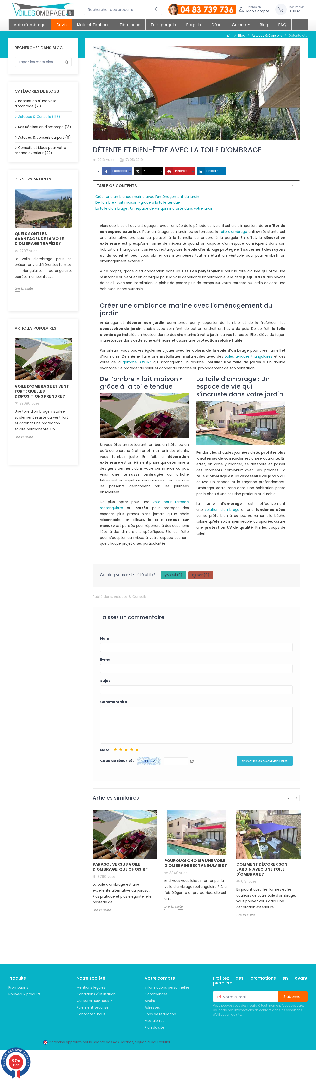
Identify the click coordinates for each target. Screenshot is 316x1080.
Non (203, 574)
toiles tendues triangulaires (248, 356)
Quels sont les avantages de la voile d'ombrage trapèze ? (39, 238)
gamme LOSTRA (137, 362)
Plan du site (154, 1027)
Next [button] (74, 246)
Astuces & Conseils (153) (39, 116)
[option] (43, 240)
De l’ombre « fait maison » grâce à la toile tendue (137, 202)
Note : (105, 750)
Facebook (119, 171)
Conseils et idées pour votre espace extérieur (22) (40, 150)
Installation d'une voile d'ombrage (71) (35, 104)
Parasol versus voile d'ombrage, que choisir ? (120, 866)
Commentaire (113, 702)
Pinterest (181, 171)
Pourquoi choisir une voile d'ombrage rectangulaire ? (195, 863)
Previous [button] (11, 246)
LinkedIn (212, 171)
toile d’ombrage (233, 231)
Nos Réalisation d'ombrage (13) (44, 126)
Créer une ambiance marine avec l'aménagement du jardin (147, 196)
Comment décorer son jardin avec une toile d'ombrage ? (261, 869)
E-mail (106, 659)
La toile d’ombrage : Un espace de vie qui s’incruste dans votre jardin (154, 208)
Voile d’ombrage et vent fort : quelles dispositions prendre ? (42, 391)
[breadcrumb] (229, 35)
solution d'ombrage (222, 509)
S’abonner (292, 996)
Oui (176, 574)
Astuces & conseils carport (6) (44, 137)
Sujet (105, 680)
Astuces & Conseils (130, 596)
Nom (104, 638)
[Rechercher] (156, 9)
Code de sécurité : (117, 760)
